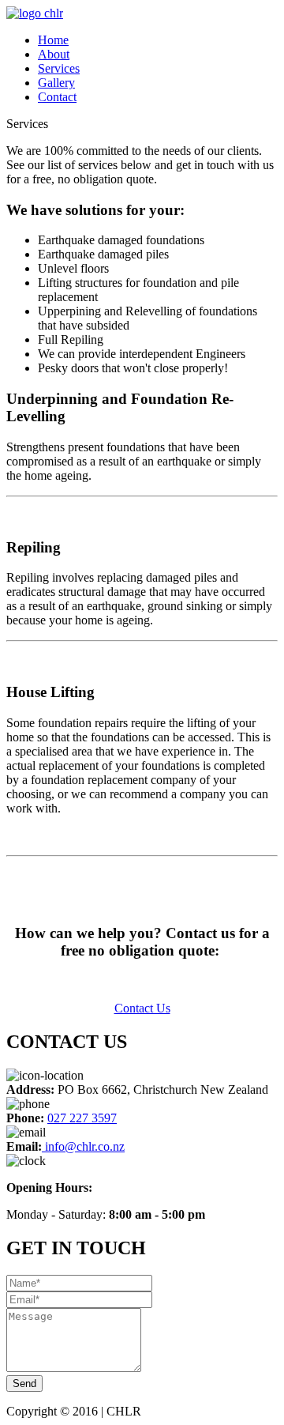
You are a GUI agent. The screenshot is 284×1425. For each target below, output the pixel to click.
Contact (57, 97)
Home (53, 40)
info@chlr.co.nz (83, 1146)
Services (59, 68)
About (53, 54)
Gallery (56, 82)
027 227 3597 (82, 1118)
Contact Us (142, 1008)
